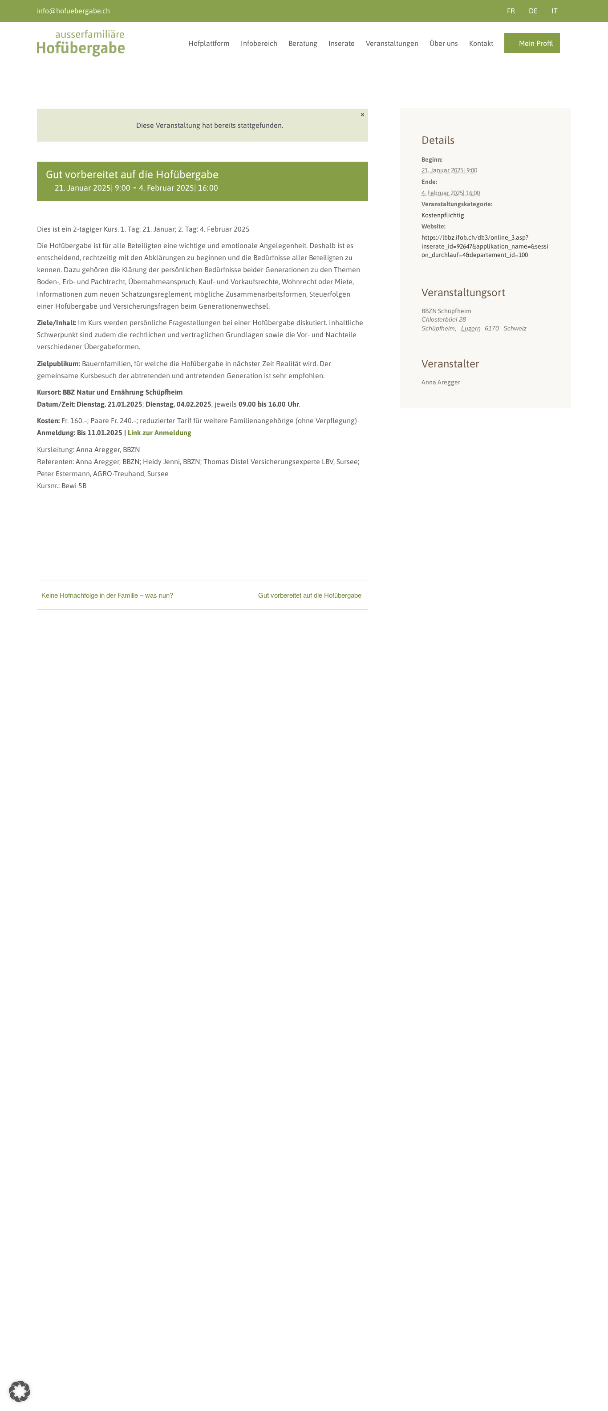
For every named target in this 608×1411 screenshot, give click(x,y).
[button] (19, 1391)
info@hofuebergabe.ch (73, 11)
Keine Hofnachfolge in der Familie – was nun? (107, 594)
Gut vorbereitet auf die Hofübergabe (309, 594)
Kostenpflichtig (443, 215)
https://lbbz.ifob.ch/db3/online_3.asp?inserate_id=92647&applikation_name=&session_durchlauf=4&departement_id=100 (485, 246)
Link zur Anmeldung (159, 432)
